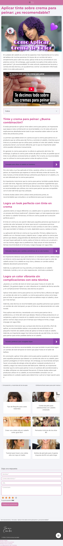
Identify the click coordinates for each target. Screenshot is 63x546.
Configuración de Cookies (8, 545)
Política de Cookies (6, 543)
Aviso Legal (3, 540)
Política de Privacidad (7, 542)
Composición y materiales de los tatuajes (15, 385)
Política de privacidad (13, 537)
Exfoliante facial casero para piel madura (48, 385)
